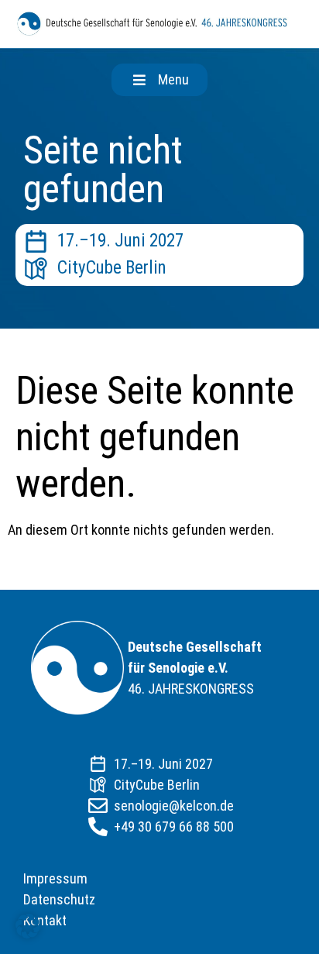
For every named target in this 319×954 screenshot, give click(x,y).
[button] (159, 80)
